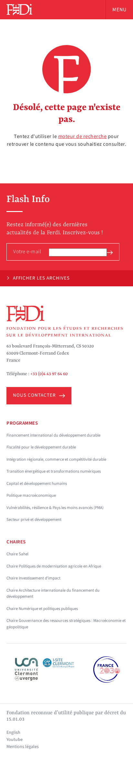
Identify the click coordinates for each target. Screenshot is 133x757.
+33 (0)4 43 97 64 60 (49, 373)
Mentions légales (22, 746)
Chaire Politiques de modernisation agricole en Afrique (53, 566)
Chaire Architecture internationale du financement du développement (52, 593)
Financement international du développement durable (53, 435)
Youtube (14, 739)
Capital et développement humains (36, 483)
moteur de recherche (82, 136)
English (13, 732)
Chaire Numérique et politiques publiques (42, 609)
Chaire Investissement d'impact (33, 578)
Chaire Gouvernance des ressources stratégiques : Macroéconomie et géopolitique (66, 624)
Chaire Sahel (17, 554)
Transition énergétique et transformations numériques (53, 471)
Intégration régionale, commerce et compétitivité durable (56, 459)
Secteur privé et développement (33, 519)
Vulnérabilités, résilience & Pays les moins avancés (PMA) (55, 508)
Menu (119, 9)
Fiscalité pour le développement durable (41, 447)
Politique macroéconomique (31, 495)
